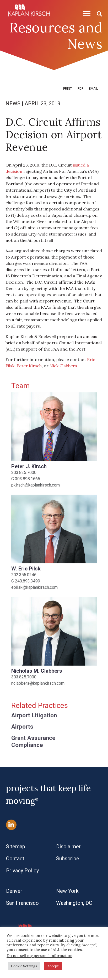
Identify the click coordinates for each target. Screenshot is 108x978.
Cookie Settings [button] (24, 966)
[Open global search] (97, 13)
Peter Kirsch (29, 365)
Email (93, 88)
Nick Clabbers (63, 365)
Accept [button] (53, 966)
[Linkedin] (11, 825)
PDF (80, 88)
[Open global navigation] (84, 13)
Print (67, 88)
